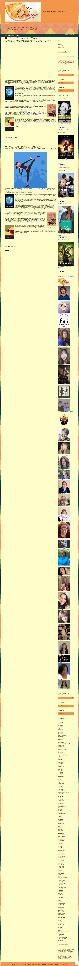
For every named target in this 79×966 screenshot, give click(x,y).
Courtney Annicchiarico (62, 755)
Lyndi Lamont (61, 840)
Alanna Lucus (60, 729)
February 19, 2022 (10, 40)
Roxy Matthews (61, 907)
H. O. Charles (60, 787)
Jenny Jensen (20, 40)
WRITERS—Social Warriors (25, 38)
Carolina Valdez (62, 765)
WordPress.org (61, 47)
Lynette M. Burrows (61, 849)
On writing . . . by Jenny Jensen (37, 40)
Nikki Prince (60, 876)
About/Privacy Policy (61, 11)
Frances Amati (60, 782)
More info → (60, 125)
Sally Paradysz (61, 910)
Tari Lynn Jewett (61, 924)
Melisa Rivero (60, 863)
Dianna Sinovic (61, 770)
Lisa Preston (60, 844)
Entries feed (60, 44)
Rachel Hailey (60, 898)
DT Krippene (60, 772)
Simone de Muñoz (61, 913)
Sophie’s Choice (8, 113)
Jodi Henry (61, 884)
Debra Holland (60, 762)
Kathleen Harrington (63, 937)
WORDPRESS (50, 964)
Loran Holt (60, 847)
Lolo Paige (60, 846)
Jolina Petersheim (61, 813)
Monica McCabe (61, 871)
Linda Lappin (60, 837)
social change (29, 41)
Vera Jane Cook (61, 928)
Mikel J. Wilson (61, 869)
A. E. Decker (60, 722)
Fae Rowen (60, 779)
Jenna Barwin (60, 799)
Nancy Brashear (61, 873)
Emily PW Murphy (61, 777)
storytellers (38, 41)
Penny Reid (60, 893)
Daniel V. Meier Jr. (61, 758)
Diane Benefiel (60, 767)
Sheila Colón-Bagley (62, 911)
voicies (44, 41)
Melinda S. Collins (62, 887)
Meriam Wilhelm (61, 867)
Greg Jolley (60, 786)
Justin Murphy (60, 819)
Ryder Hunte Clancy (62, 908)
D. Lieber (59, 756)
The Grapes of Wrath (40, 112)
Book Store (49, 11)
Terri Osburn (60, 926)
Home (44, 11)
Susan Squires (61, 918)
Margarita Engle (61, 853)
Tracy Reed (60, 927)
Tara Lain (59, 923)
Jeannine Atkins (61, 796)
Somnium (25, 219)
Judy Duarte (60, 817)
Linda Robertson (62, 886)
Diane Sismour (61, 769)
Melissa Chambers (61, 864)
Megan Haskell (61, 860)
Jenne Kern (60, 802)
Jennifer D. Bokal (61, 803)
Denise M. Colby (61, 766)
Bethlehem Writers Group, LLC (64, 743)
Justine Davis (60, 820)
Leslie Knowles (61, 833)
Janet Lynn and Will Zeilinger (63, 792)
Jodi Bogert (60, 812)
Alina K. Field (60, 733)
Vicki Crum (60, 930)
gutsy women (21, 41)
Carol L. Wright (61, 745)
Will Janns (61, 793)
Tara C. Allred (60, 921)
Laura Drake (60, 830)
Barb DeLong (61, 934)
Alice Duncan (60, 732)
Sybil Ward (61, 890)
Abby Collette (60, 728)
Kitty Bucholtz (60, 824)
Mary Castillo (60, 857)
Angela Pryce (60, 739)
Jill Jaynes (61, 935)
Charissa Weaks (62, 880)
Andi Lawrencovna (61, 736)
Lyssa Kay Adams (61, 850)
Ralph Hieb (60, 900)
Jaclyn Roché (60, 789)
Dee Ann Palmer (61, 763)
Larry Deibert (60, 827)
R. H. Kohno (60, 897)
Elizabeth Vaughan (62, 883)
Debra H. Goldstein (61, 760)
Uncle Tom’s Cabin (31, 112)
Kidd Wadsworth (61, 823)
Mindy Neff (60, 870)
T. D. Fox (59, 920)
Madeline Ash (60, 851)
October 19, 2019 (9, 148)
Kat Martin (60, 822)
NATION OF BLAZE (63, 239)
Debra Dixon (60, 759)
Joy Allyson (60, 816)
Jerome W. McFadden (62, 806)
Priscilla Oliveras (61, 896)
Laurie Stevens (61, 832)
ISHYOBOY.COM (64, 964)
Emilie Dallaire (60, 775)
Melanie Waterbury (61, 861)
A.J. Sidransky (60, 725)
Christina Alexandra (61, 748)
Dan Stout (61, 881)
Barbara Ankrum (61, 742)
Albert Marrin (60, 730)
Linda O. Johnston (61, 842)
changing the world (10, 41)
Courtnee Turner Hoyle (62, 753)
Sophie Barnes (61, 914)
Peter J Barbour (61, 894)
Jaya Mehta (60, 795)
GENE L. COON (62, 99)
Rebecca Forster (61, 904)
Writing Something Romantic (63, 931)
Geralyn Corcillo (61, 783)
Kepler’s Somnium (23, 111)
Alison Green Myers (62, 735)
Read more (14, 137)
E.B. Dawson (60, 773)
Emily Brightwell (61, 776)
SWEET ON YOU (62, 204)
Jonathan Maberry (61, 814)
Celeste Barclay (61, 746)
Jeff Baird (59, 797)
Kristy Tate (60, 826)
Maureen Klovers (61, 859)
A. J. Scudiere (60, 723)
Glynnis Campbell (61, 785)
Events (54, 11)
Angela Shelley (62, 933)
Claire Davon (60, 750)
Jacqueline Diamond (62, 790)
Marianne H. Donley (62, 856)
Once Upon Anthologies (62, 877)
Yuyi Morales (60, 940)
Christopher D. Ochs (62, 749)
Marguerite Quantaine (62, 854)
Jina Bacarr (60, 809)
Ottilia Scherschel (62, 938)
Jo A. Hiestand (61, 810)
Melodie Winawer (61, 866)
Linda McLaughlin (61, 839)
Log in (59, 43)
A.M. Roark (60, 726)
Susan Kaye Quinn (61, 916)
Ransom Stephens (61, 903)
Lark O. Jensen (62, 843)
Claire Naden (60, 752)
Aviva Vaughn (60, 740)
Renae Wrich (60, 906)
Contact (69, 11)
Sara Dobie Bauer (62, 888)
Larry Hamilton (60, 829)
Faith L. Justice (61, 780)
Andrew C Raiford (61, 738)
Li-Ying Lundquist (61, 834)
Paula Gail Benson (61, 891)
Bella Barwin (61, 800)
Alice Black (61, 878)
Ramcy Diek (60, 901)
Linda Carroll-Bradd (61, 836)
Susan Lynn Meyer (61, 917)
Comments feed (61, 45)
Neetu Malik (60, 874)
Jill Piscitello (60, 807)
